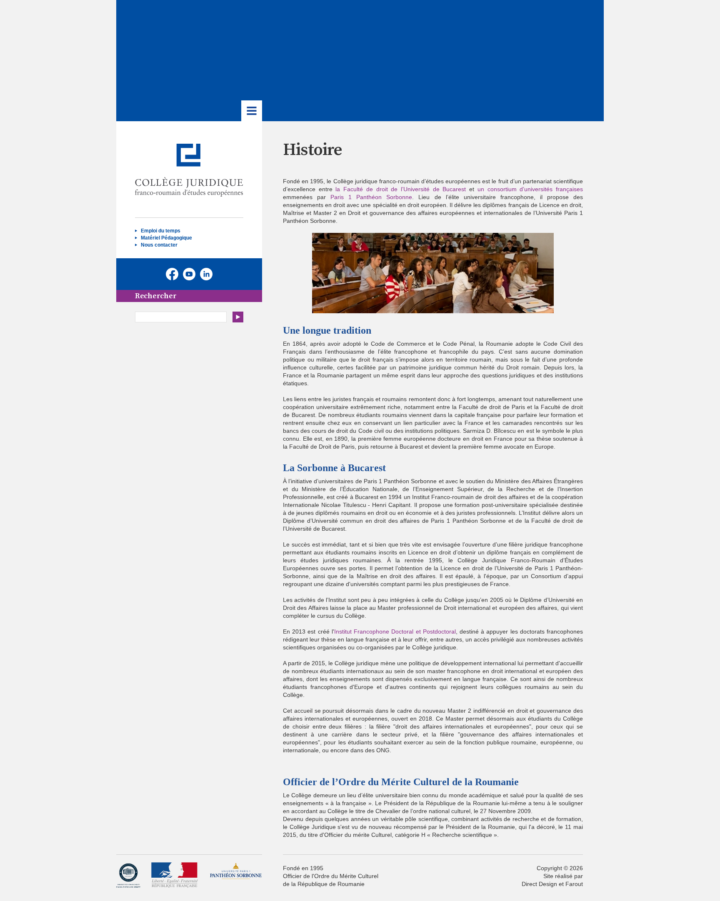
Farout (574, 884)
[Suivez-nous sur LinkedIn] (206, 274)
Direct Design (539, 884)
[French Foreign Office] (174, 875)
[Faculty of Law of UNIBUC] (128, 875)
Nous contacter (159, 245)
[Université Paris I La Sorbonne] (235, 875)
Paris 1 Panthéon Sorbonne (371, 197)
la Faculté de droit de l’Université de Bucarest (400, 189)
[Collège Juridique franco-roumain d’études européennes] (189, 170)
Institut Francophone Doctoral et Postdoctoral (395, 631)
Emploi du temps (160, 231)
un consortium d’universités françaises (530, 189)
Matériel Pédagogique (166, 238)
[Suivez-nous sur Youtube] (189, 274)
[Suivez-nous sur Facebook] (172, 274)
